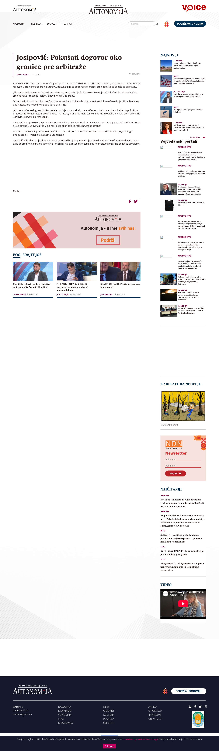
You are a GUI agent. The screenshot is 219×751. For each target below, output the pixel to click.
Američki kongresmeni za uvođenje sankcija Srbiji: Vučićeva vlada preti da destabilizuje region (189, 81)
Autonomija (22, 74)
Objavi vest (155, 718)
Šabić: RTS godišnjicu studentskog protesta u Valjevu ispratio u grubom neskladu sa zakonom (181, 538)
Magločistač (184, 147)
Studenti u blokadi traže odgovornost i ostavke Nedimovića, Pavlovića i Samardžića (188, 296)
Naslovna (18, 23)
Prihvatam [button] (109, 746)
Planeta (108, 718)
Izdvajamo (64, 710)
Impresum (154, 714)
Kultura (108, 714)
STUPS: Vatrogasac (169, 425)
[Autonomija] (108, 9)
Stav (162, 547)
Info (176, 76)
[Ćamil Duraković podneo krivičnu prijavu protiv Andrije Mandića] (166, 96)
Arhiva (68, 23)
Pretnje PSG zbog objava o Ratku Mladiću (188, 111)
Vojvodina (64, 714)
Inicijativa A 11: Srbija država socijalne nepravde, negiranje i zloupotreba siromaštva (182, 567)
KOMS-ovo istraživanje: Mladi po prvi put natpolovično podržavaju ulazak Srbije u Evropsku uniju (191, 246)
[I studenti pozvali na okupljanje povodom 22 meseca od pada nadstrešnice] (166, 65)
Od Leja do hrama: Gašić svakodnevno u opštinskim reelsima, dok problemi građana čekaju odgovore (190, 190)
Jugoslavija (19, 294)
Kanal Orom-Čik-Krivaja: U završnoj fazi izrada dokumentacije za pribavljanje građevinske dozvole (191, 156)
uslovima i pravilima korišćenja (140, 739)
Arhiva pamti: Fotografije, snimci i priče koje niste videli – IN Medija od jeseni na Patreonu (192, 280)
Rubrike (35, 23)
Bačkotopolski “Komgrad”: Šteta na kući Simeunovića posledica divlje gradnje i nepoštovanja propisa (190, 265)
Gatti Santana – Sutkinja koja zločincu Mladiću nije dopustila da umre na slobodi (189, 127)
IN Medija (182, 184)
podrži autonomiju (190, 23)
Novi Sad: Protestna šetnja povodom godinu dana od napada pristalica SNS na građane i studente (182, 503)
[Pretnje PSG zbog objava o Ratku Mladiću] (166, 112)
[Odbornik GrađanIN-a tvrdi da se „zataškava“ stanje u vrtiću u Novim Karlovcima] (168, 311)
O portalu (155, 710)
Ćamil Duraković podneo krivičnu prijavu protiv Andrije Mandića (188, 95)
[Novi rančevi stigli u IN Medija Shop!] (168, 205)
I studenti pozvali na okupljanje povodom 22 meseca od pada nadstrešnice (187, 65)
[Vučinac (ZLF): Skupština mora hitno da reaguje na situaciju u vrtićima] (168, 173)
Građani (178, 60)
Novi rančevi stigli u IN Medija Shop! (191, 203)
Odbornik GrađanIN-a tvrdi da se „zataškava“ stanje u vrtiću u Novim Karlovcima (191, 310)
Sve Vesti (52, 23)
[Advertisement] (109, 40)
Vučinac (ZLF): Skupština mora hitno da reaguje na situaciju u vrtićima (191, 173)
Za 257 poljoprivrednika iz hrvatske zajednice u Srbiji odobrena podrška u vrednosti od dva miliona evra (191, 225)
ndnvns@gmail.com (22, 714)
